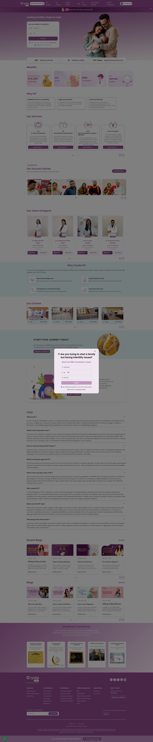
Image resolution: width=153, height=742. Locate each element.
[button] (64, 372)
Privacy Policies (87, 387)
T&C (79, 387)
